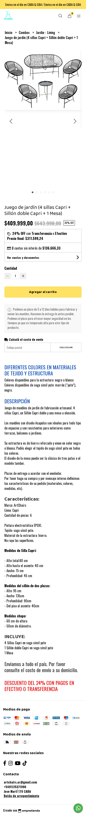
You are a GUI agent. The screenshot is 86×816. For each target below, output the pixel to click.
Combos (24, 32)
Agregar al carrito (43, 292)
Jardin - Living (46, 32)
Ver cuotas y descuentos (23, 257)
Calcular (66, 347)
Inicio (9, 32)
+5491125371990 (15, 787)
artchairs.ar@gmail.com (20, 782)
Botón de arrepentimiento (21, 796)
